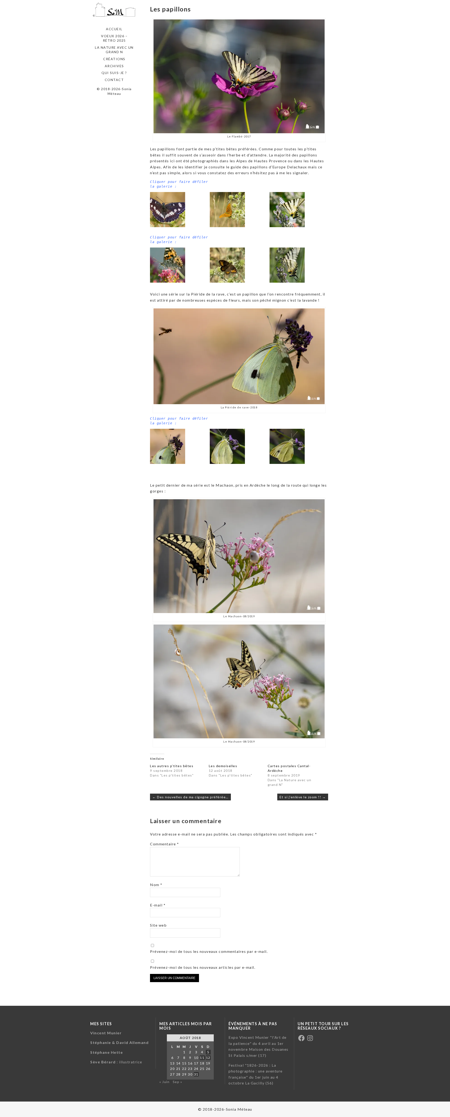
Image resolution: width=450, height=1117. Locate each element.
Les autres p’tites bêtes (171, 766)
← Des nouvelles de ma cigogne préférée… (190, 797)
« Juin (164, 1082)
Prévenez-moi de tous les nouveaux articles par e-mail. (202, 967)
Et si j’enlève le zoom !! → (303, 797)
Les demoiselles (223, 766)
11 (202, 1058)
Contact (114, 80)
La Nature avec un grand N (114, 49)
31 (196, 1074)
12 (208, 1058)
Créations (114, 59)
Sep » (177, 1082)
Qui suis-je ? (114, 73)
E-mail (157, 905)
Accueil (114, 29)
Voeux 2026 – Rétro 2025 (114, 38)
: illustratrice (116, 1062)
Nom (156, 884)
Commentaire (164, 844)
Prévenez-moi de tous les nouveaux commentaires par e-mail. (209, 951)
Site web (158, 925)
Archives (114, 66)
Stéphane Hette (106, 1052)
